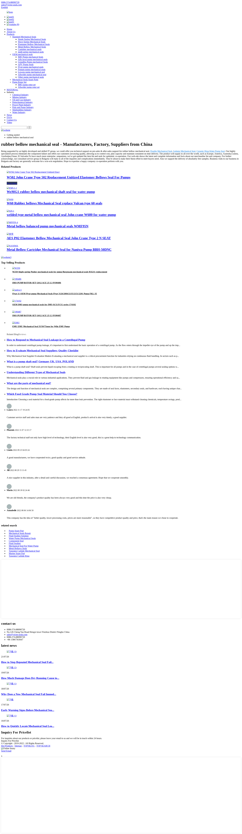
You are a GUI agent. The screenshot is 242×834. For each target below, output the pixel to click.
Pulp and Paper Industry (23, 107)
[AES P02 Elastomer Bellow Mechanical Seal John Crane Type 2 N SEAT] (10, 234)
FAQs (9, 117)
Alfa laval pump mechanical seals (32, 59)
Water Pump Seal (217, 151)
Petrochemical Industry (22, 102)
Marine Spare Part (17, 553)
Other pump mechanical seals (31, 77)
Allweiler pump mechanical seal (32, 74)
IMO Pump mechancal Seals (30, 57)
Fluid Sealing (15, 543)
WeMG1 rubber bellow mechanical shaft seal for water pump (51, 192)
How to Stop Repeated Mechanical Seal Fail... (27, 662)
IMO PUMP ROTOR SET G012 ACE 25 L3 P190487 (36, 315)
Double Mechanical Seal (161, 151)
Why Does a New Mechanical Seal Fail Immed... (28, 694)
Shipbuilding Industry (22, 110)
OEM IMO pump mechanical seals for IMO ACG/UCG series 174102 (44, 304)
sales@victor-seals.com (17, 634)
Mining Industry (19, 97)
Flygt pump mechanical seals (30, 67)
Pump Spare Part (16, 531)
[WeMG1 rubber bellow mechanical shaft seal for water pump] (12, 188)
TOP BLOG (29, 746)
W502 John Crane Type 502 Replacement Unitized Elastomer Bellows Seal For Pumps (68, 177)
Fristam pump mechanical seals (31, 69)
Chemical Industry (20, 95)
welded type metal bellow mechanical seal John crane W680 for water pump (61, 214)
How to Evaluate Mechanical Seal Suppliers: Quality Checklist (42, 350)
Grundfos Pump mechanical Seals (33, 62)
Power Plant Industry (21, 105)
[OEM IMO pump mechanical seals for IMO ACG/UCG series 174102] (16, 301)
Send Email (6, 751)
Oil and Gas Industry (21, 100)
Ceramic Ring (202, 151)
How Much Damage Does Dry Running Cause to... (30, 678)
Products (10, 34)
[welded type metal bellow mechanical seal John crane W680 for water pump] (10, 211)
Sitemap (18, 746)
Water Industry (18, 112)
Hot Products (7, 746)
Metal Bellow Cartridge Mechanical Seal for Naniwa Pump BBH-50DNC (59, 249)
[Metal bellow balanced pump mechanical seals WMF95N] (12, 222)
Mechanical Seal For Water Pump (24, 546)
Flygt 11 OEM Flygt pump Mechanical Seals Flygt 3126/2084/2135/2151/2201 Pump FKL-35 (54, 294)
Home (9, 29)
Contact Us (12, 120)
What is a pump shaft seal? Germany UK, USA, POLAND (40, 361)
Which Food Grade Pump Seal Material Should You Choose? (42, 393)
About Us (11, 32)
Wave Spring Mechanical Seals (31, 42)
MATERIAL (12, 89)
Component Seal (16, 541)
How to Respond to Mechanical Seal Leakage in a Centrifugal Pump (46, 339)
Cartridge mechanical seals (29, 49)
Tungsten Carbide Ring (19, 556)
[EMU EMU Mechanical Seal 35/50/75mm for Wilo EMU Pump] (16, 323)
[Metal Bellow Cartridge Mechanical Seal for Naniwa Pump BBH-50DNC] (12, 246)
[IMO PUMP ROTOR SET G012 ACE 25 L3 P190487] (16, 312)
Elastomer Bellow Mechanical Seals (34, 44)
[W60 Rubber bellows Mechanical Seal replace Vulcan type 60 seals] (10, 199)
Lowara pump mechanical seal (31, 72)
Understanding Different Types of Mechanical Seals (36, 372)
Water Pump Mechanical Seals (22, 538)
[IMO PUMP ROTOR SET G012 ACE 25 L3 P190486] (16, 279)
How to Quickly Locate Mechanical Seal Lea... (27, 726)
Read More (12, 183)
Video (9, 122)
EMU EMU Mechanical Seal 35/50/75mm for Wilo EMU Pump (41, 326)
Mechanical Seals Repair (20, 533)
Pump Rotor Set (19, 82)
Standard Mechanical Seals (24, 37)
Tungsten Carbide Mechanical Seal (24, 551)
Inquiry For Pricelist (10, 741)
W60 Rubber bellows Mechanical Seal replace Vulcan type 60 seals (54, 203)
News (9, 115)
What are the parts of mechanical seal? (29, 383)
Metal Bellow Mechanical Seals (32, 47)
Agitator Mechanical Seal (184, 151)
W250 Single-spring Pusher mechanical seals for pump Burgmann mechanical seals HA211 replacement (59, 272)
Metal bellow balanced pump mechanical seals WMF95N (47, 226)
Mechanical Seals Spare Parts (25, 79)
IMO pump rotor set (27, 84)
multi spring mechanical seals (31, 52)
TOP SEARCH (43, 746)
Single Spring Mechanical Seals (32, 39)
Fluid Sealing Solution (19, 536)
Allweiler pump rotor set (28, 87)
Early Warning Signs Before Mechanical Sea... (27, 710)
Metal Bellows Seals (18, 548)
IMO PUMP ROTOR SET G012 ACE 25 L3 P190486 (36, 283)
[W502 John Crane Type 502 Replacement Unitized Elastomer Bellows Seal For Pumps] (33, 172)
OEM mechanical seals (22, 54)
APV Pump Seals (25, 64)
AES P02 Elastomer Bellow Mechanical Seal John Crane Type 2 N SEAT (59, 238)
